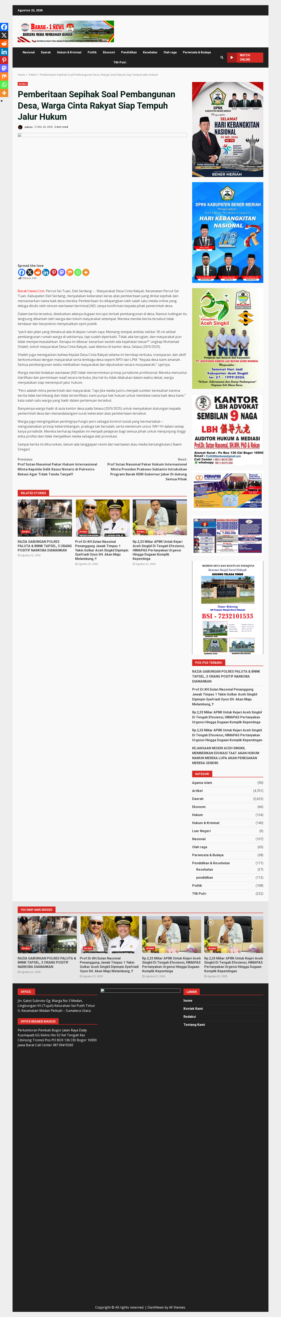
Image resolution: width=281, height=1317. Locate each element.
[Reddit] (37, 272)
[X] (29, 272)
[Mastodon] (61, 272)
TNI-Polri (119, 62)
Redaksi (189, 1017)
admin (28, 127)
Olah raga (170, 52)
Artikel (23, 83)
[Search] (222, 57)
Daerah (46, 52)
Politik (92, 52)
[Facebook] (21, 272)
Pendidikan (129, 52)
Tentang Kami (194, 1025)
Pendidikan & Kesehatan (211, 863)
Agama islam (202, 783)
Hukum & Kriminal (69, 52)
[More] (85, 272)
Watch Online (245, 57)
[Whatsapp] (77, 272)
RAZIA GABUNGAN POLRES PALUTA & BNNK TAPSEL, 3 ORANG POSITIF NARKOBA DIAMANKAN (45, 518)
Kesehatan (150, 52)
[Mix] (69, 272)
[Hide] (1, 101)
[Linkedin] (45, 272)
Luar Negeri (201, 831)
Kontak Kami (193, 1009)
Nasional (29, 52)
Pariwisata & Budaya (197, 52)
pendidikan (204, 878)
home (187, 1001)
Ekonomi (109, 52)
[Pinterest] (53, 272)
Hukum (197, 815)
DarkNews (155, 1307)
